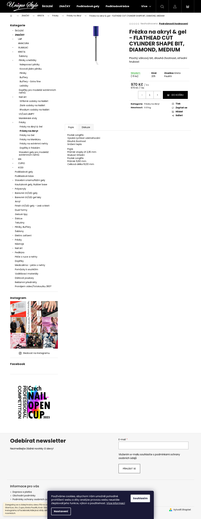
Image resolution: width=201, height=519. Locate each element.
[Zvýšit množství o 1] (157, 95)
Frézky (22, 122)
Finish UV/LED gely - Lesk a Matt (32, 205)
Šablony (23, 56)
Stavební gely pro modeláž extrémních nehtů (34, 153)
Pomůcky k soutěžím (26, 269)
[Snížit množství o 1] (142, 95)
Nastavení (61, 511)
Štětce (18, 218)
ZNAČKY (19, 34)
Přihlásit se (129, 468)
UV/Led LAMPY (26, 114)
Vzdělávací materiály (26, 273)
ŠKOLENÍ (19, 30)
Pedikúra (19, 252)
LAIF (20, 39)
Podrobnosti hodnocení (173, 23)
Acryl (17, 201)
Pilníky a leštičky (27, 60)
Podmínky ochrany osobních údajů (32, 499)
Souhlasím (140, 498)
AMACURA (23, 43)
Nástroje (19, 243)
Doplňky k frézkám (30, 147)
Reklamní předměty (26, 282)
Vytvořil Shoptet (182, 509)
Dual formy (21, 210)
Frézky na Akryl (29, 130)
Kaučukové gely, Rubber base (31, 184)
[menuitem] (47, 6)
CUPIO (21, 163)
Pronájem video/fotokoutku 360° (33, 286)
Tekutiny (19, 222)
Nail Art (23, 97)
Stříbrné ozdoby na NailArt (34, 101)
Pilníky (23, 73)
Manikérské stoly (28, 118)
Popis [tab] (71, 127)
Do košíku (178, 95)
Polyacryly (20, 188)
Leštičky (24, 85)
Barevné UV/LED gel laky (28, 197)
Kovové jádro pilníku (31, 68)
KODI (20, 167)
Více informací (115, 503)
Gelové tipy (21, 214)
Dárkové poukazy (24, 278)
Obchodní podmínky (24, 495)
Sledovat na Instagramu (36, 353)
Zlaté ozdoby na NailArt (32, 105)
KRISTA (21, 51)
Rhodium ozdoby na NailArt (34, 109)
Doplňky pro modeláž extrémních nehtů (37, 91)
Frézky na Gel (27, 135)
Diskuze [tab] (86, 127)
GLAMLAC (23, 47)
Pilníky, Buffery (23, 227)
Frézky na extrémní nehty (34, 143)
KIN (19, 159)
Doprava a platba (22, 491)
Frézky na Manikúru (30, 139)
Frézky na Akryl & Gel (31, 126)
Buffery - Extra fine (30, 81)
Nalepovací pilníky (30, 64)
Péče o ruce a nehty (26, 256)
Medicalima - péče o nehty (30, 265)
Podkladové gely (24, 171)
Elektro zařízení (23, 235)
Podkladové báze (24, 176)
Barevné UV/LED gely (26, 193)
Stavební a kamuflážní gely (30, 180)
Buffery (24, 77)
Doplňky (19, 261)
